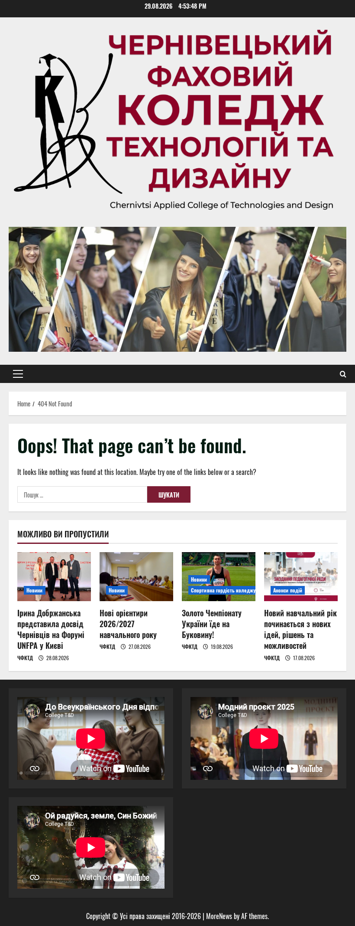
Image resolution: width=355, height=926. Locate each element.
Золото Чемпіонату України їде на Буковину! (212, 623)
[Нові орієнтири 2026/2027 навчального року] (136, 576)
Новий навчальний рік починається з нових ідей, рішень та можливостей (300, 629)
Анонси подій (287, 590)
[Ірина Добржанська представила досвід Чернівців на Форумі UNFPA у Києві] (54, 576)
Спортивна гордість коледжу (223, 590)
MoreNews (219, 916)
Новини (34, 590)
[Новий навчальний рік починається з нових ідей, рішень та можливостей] (301, 576)
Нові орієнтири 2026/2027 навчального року (128, 623)
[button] (18, 374)
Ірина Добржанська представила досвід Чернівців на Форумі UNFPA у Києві (50, 629)
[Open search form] (343, 374)
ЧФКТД (25, 657)
